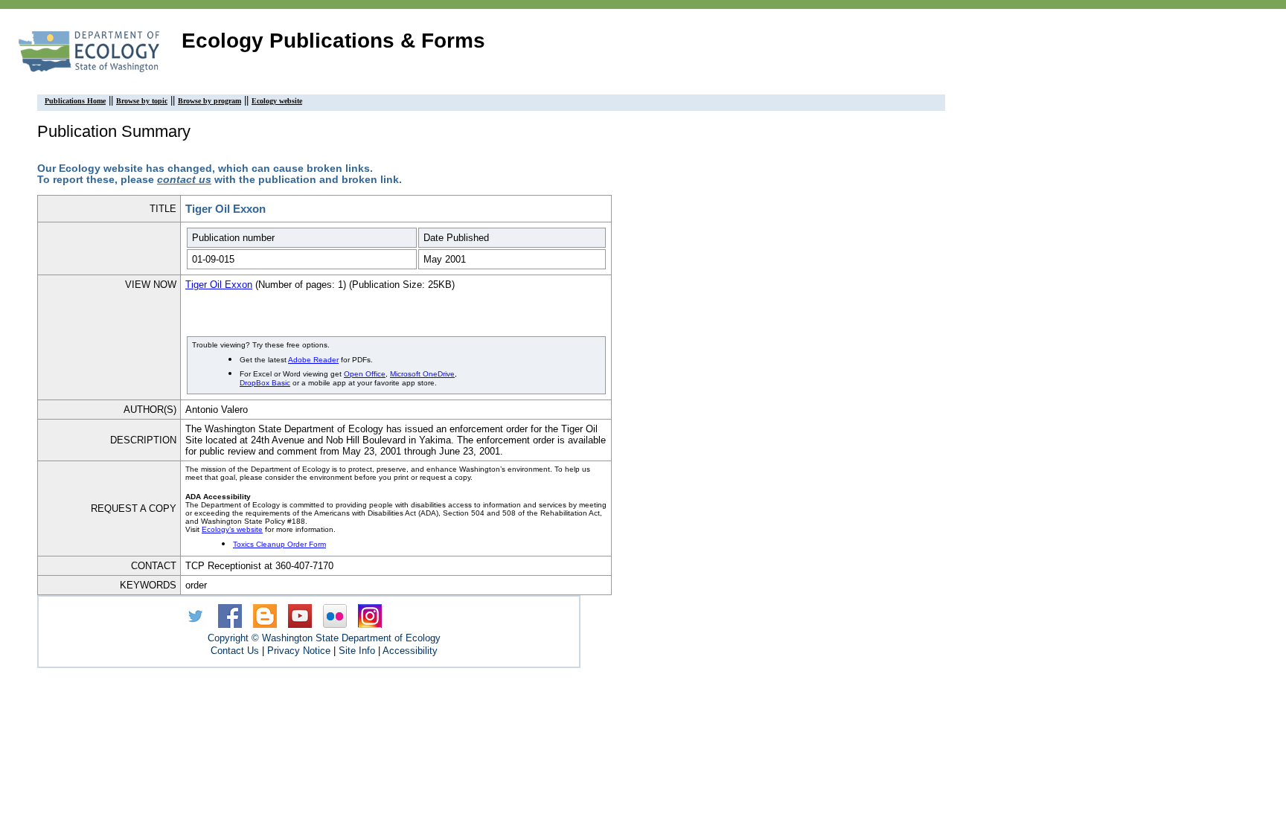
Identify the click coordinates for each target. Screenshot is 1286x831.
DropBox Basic (265, 383)
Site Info (357, 650)
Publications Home (75, 101)
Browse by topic (141, 101)
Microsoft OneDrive (422, 374)
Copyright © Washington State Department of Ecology (324, 638)
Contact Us (235, 650)
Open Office (365, 374)
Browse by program (209, 101)
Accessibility (410, 650)
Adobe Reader (313, 360)
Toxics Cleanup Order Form (279, 544)
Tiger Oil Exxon (218, 284)
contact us (184, 179)
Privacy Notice (298, 650)
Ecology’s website (232, 529)
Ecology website (277, 101)
